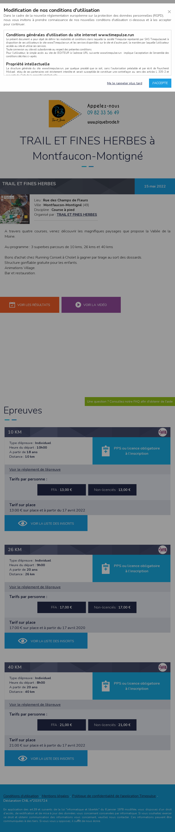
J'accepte (160, 83)
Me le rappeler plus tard (124, 83)
